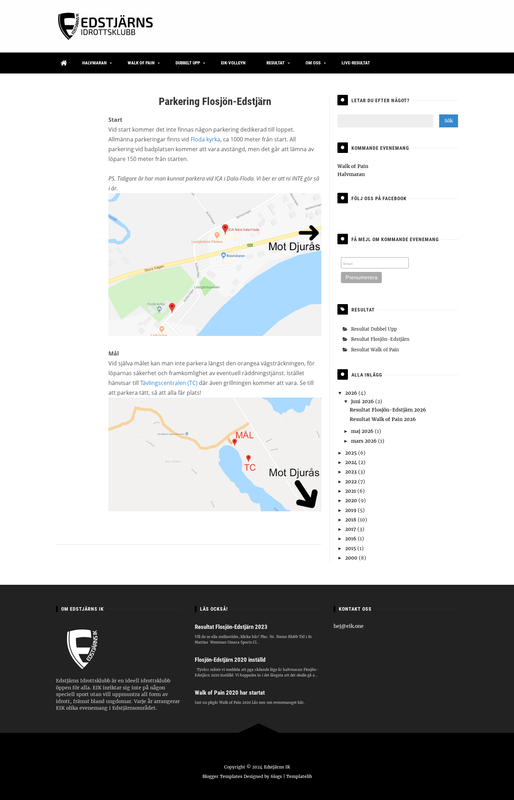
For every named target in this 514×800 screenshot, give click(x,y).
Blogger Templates (222, 776)
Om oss (313, 62)
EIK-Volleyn (233, 62)
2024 (351, 462)
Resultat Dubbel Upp (374, 329)
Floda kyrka (205, 139)
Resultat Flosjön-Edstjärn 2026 (388, 410)
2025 (351, 453)
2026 (351, 393)
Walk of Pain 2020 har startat (230, 692)
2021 (351, 491)
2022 (351, 481)
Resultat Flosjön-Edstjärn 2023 (231, 626)
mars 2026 (364, 441)
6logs (276, 776)
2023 (351, 472)
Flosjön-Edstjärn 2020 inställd (230, 659)
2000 (352, 558)
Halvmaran (94, 62)
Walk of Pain (141, 62)
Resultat (275, 62)
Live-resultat (356, 62)
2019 (351, 510)
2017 (351, 529)
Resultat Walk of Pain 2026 (383, 419)
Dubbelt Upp (188, 62)
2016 (351, 538)
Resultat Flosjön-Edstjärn (380, 339)
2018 (351, 520)
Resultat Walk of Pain (375, 350)
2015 (351, 548)
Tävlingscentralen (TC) (169, 383)
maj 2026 (363, 431)
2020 (351, 500)
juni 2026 (363, 401)
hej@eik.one (349, 626)
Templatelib (299, 776)
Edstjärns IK (277, 767)
